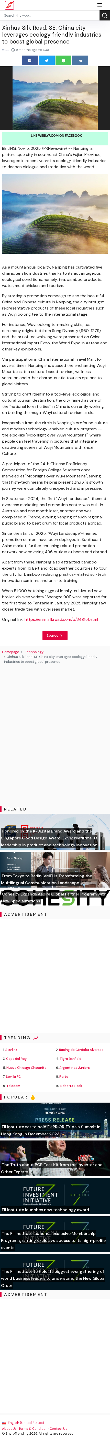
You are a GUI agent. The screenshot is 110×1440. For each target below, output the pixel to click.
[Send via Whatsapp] (64, 60)
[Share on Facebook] (30, 60)
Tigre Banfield (70, 1059)
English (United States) (25, 1423)
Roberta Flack (71, 1086)
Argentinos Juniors (74, 1067)
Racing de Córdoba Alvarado (81, 1050)
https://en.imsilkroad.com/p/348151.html (61, 619)
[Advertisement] (55, 976)
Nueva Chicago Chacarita (26, 1067)
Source (53, 635)
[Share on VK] (80, 60)
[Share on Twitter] (47, 60)
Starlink (11, 1050)
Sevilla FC (13, 1076)
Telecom (13, 1086)
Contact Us (58, 1428)
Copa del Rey (16, 1059)
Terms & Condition (33, 1428)
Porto (63, 1076)
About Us (9, 1428)
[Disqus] (55, 735)
